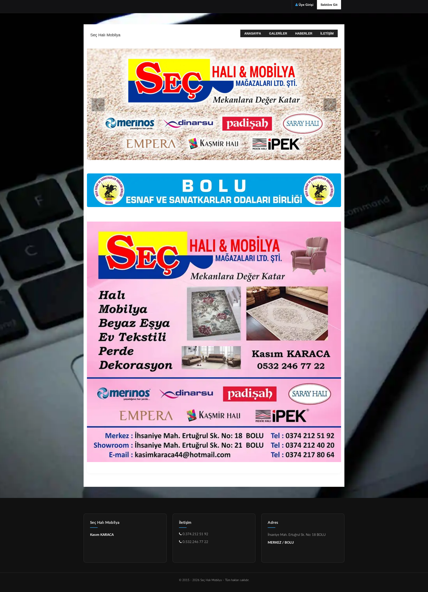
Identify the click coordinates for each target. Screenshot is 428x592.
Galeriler (278, 33)
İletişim (327, 33)
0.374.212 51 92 (195, 534)
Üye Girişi (306, 4)
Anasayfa (252, 33)
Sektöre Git (329, 4)
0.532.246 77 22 (195, 542)
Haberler (303, 33)
